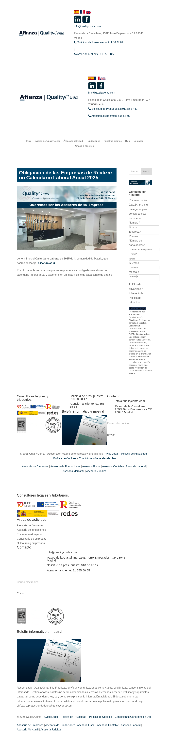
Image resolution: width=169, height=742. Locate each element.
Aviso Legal (111, 453)
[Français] (83, 12)
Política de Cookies (64, 458)
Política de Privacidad (134, 453)
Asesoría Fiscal (91, 466)
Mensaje (134, 272)
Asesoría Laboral (135, 466)
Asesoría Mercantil (73, 471)
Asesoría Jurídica (96, 471)
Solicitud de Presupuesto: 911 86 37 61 (100, 42)
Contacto (138, 141)
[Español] (77, 12)
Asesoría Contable (113, 466)
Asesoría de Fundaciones (65, 466)
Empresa (135, 231)
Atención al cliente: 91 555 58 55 (96, 54)
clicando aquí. (46, 263)
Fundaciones (93, 141)
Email (133, 254)
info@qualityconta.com (87, 26)
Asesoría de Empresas (35, 466)
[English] (88, 12)
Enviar (111, 435)
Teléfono (134, 263)
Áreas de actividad (73, 141)
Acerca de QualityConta (47, 141)
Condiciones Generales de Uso (97, 458)
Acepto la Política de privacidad (136, 298)
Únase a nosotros (84, 146)
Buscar (146, 171)
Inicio (29, 141)
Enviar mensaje (137, 308)
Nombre (134, 222)
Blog (127, 141)
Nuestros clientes (113, 141)
